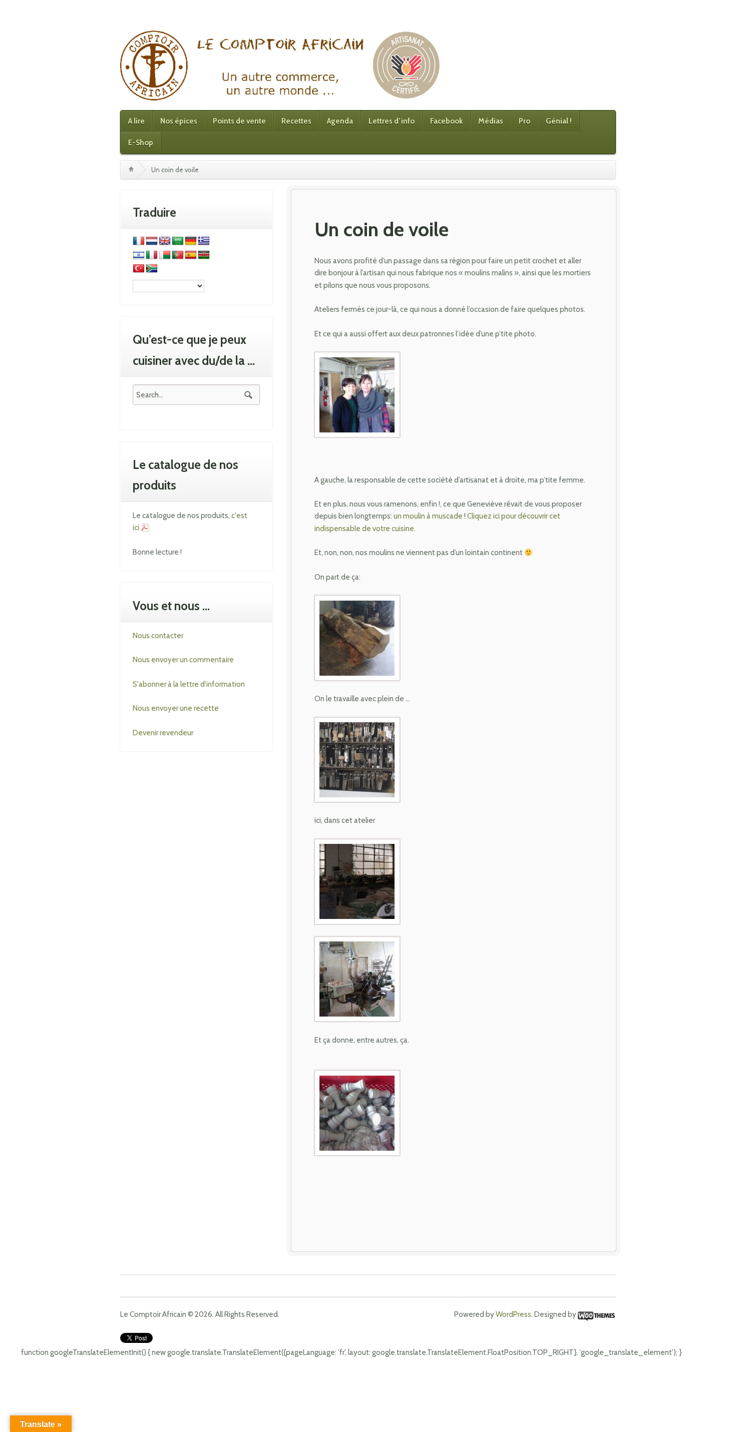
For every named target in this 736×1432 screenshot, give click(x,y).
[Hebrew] (139, 255)
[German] (191, 241)
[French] (139, 241)
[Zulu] (152, 269)
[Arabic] (178, 241)
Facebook (446, 121)
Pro (524, 121)
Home (131, 170)
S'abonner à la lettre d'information (189, 684)
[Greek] (204, 241)
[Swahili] (204, 255)
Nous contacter (158, 635)
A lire (136, 121)
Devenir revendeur (163, 732)
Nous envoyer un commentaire (183, 659)
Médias (490, 121)
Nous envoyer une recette (176, 708)
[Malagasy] (165, 255)
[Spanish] (191, 255)
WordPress (513, 1314)
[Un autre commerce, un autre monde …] (282, 65)
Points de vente (239, 121)
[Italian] (152, 255)
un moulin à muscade (428, 516)
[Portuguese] (178, 255)
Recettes (296, 121)
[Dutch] (152, 241)
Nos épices (178, 121)
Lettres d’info (392, 121)
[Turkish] (139, 269)
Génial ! (559, 121)
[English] (165, 241)
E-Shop (140, 142)
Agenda (340, 121)
